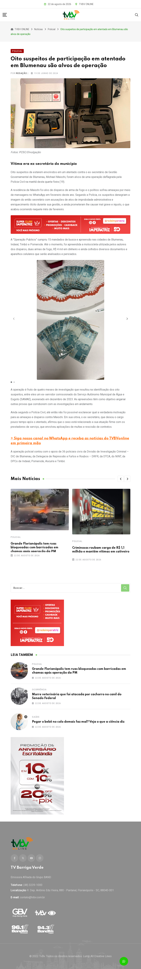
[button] (127, 318)
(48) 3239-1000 (32, 885)
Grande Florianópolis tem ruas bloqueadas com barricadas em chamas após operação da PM (34, 547)
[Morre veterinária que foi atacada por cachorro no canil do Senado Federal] (19, 696)
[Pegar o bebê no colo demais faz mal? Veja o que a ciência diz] (19, 721)
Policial (16, 537)
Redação (21, 73)
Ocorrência (39, 689)
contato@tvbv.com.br (32, 897)
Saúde (36, 717)
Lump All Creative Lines (97, 956)
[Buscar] (136, 15)
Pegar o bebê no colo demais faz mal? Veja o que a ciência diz (78, 721)
